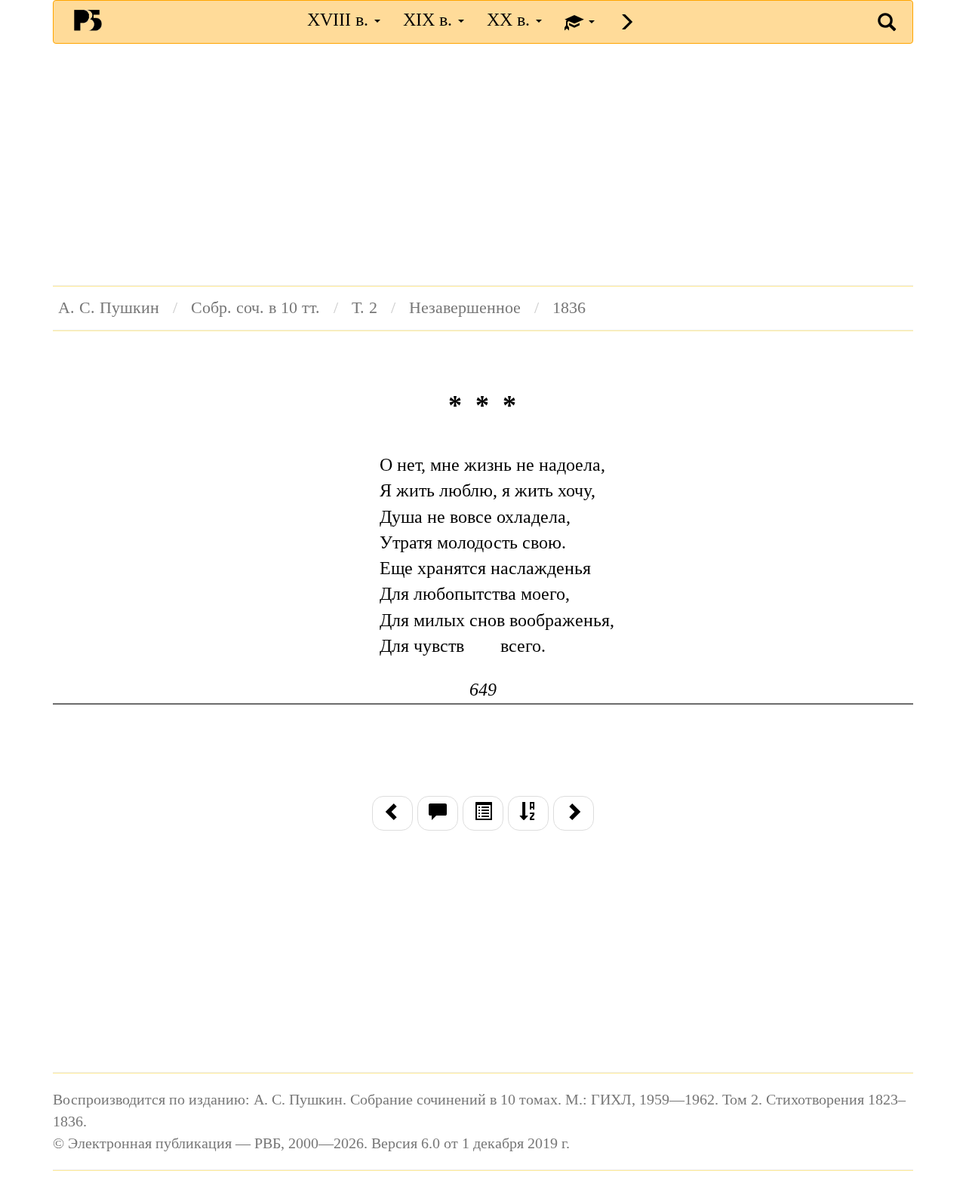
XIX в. (430, 19)
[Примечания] (437, 813)
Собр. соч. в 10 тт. (255, 308)
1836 (569, 308)
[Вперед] (573, 813)
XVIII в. (340, 19)
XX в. (510, 19)
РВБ (88, 19)
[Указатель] (528, 813)
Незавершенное (465, 308)
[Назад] (392, 813)
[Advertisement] (483, 164)
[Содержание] (483, 813)
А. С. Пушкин (108, 308)
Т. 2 (364, 308)
